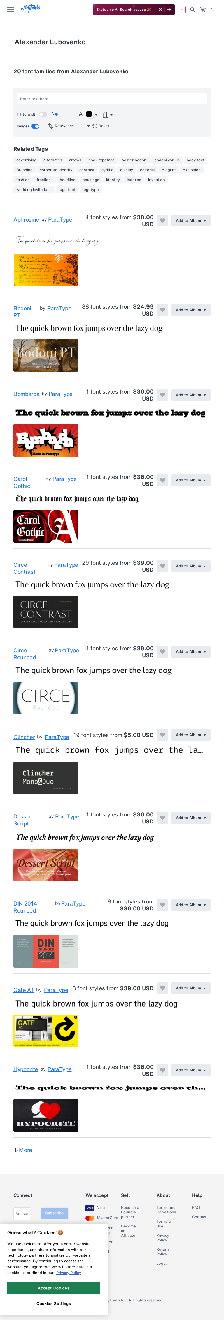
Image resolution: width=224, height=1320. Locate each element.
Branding (24, 170)
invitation (156, 180)
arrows (75, 160)
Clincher (24, 736)
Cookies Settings (53, 1303)
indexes (134, 180)
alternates (52, 160)
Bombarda (26, 394)
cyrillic (107, 170)
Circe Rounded (24, 654)
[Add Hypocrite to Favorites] (162, 1070)
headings (91, 180)
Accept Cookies (53, 1288)
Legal (161, 1263)
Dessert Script (23, 820)
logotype (91, 189)
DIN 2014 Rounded (25, 907)
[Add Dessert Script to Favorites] (162, 818)
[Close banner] (160, 10)
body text (195, 160)
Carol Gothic (21, 482)
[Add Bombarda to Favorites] (162, 395)
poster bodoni (134, 160)
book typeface (101, 160)
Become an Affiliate (128, 1231)
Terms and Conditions (166, 1210)
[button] (92, 115)
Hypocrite (25, 1069)
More (25, 1150)
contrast (86, 170)
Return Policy (162, 1252)
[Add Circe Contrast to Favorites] (162, 566)
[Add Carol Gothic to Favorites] (162, 480)
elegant (169, 170)
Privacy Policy (162, 1238)
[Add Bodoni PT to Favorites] (162, 310)
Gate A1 (23, 989)
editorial (147, 170)
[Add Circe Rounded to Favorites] (162, 652)
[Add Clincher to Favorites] (162, 735)
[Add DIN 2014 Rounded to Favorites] (162, 905)
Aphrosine (26, 220)
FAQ (196, 1207)
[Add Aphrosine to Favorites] (162, 220)
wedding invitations (34, 189)
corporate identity (56, 170)
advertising (26, 160)
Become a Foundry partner (130, 1212)
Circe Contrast (24, 568)
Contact (199, 1217)
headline (68, 180)
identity (113, 180)
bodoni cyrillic (167, 160)
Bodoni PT (22, 312)
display (126, 170)
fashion (23, 180)
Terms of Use (164, 1224)
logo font (67, 189)
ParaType (60, 220)
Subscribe (54, 1213)
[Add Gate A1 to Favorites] (162, 988)
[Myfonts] (31, 12)
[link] (203, 9)
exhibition (192, 170)
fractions (45, 180)
